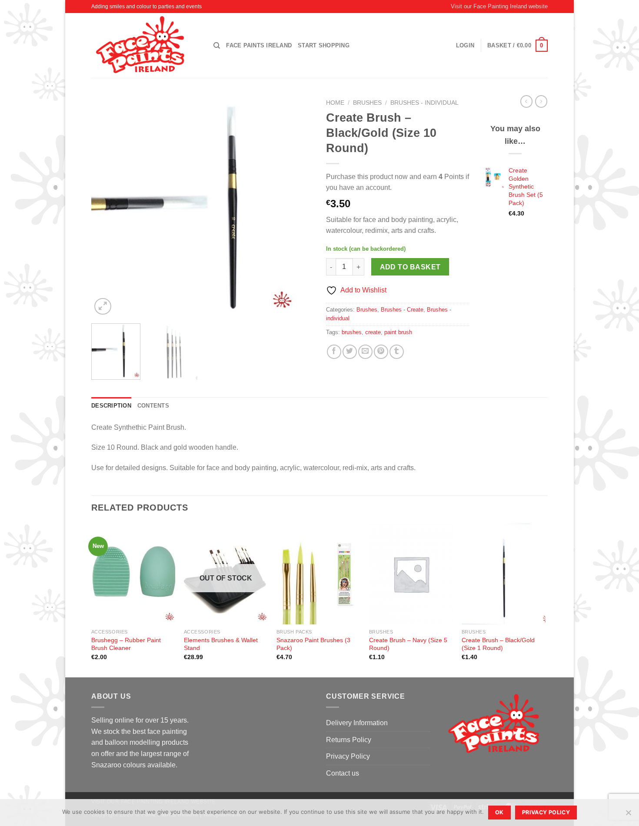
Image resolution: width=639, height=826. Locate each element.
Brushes (367, 103)
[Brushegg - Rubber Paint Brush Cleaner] (133, 574)
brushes (352, 332)
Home (335, 103)
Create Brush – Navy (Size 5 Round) (408, 644)
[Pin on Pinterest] (381, 352)
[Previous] (106, 206)
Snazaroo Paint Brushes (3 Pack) (313, 644)
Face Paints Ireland (259, 45)
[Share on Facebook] (334, 352)
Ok (499, 812)
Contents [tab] (153, 405)
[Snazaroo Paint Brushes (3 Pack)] (318, 574)
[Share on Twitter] (350, 352)
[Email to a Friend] (365, 352)
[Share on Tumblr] (396, 352)
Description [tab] (111, 405)
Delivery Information (357, 722)
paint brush (398, 332)
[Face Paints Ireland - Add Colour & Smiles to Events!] (145, 45)
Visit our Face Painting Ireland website (499, 6)
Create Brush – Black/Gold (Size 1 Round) (498, 644)
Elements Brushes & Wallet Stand (221, 644)
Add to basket (410, 267)
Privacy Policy (348, 756)
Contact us (342, 773)
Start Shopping (323, 45)
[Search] (216, 45)
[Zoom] (102, 306)
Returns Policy (348, 739)
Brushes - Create (402, 309)
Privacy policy (546, 812)
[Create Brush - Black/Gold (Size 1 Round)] (504, 574)
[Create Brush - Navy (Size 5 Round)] (411, 574)
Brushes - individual (424, 103)
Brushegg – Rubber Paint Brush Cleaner (126, 644)
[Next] (298, 206)
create (373, 332)
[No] (628, 815)
